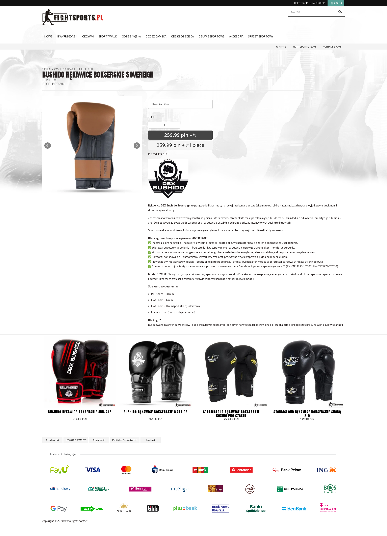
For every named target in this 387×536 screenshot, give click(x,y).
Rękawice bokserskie (79, 69)
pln (338, 3)
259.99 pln (176, 135)
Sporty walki (52, 69)
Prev (47, 145)
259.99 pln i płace (180, 145)
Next (137, 145)
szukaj (340, 12)
